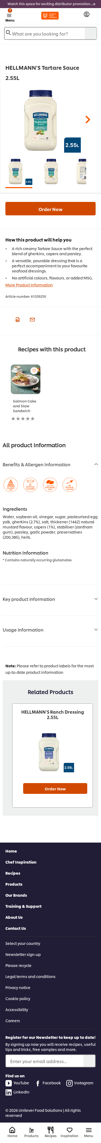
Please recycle (18, 965)
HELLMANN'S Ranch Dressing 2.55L (52, 714)
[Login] (86, 14)
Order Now (50, 209)
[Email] (31, 318)
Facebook (52, 1082)
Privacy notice (17, 987)
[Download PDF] (16, 318)
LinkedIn (21, 1091)
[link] (50, 4)
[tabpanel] (48, 120)
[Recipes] (50, 1130)
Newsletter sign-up (23, 954)
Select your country (22, 943)
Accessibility (16, 1009)
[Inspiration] (69, 1130)
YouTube (21, 1082)
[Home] (12, 1130)
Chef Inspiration (20, 861)
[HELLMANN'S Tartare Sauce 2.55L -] (18, 171)
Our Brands (16, 894)
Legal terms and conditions (30, 976)
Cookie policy (17, 998)
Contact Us (15, 928)
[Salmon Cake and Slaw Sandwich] (25, 379)
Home (11, 850)
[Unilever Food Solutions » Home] (50, 16)
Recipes (12, 872)
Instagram (83, 1082)
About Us (14, 917)
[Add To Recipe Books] (34, 370)
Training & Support (23, 906)
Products (13, 883)
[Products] (31, 1130)
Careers (12, 1020)
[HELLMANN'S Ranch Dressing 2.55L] (52, 752)
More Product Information (29, 284)
